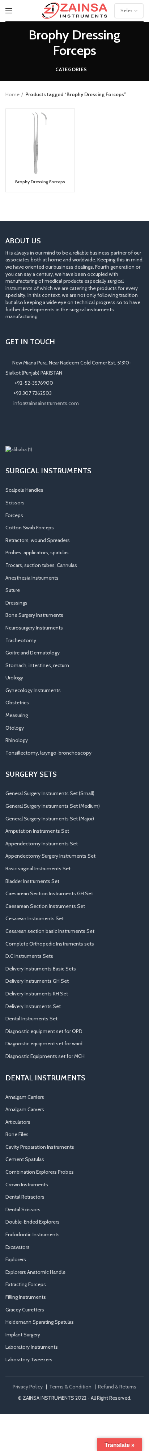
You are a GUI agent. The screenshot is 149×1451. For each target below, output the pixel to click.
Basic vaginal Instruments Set (38, 868)
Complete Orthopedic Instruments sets (49, 943)
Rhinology (16, 740)
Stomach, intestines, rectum (37, 665)
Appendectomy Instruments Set (41, 843)
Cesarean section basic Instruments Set (49, 931)
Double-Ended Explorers (32, 1222)
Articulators (17, 1122)
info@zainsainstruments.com (46, 403)
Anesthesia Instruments (32, 578)
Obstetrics (17, 702)
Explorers (15, 1259)
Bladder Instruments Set (32, 881)
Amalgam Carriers (24, 1097)
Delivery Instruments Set (33, 1006)
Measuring (16, 715)
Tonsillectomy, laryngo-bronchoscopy (48, 753)
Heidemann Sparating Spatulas (39, 1322)
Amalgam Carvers (24, 1109)
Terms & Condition (70, 1386)
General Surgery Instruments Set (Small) (49, 793)
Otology (14, 728)
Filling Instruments (25, 1297)
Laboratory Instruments (31, 1347)
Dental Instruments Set (31, 1018)
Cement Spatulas (24, 1159)
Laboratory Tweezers (28, 1359)
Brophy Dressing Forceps (40, 181)
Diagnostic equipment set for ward (43, 1043)
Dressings (16, 602)
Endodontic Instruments (32, 1234)
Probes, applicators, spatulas (37, 552)
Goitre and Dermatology (32, 652)
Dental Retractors (24, 1197)
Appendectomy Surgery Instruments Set (50, 856)
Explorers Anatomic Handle (35, 1272)
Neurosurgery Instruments (34, 627)
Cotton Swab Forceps (29, 527)
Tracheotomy (20, 640)
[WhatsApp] (41, 426)
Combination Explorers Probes (39, 1172)
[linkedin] (31, 426)
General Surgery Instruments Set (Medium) (52, 806)
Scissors (15, 502)
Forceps (14, 515)
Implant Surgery (22, 1334)
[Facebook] (10, 426)
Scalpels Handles (24, 490)
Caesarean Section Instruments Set (45, 906)
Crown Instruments (26, 1184)
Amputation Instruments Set (37, 831)
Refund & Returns (117, 1386)
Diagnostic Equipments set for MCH (45, 1056)
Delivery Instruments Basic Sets (40, 968)
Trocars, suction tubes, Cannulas (41, 565)
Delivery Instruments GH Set (37, 981)
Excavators (17, 1247)
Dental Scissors (23, 1209)
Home (12, 94)
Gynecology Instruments (33, 690)
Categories (71, 69)
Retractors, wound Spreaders (37, 540)
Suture (12, 590)
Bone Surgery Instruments (34, 615)
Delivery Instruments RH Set (36, 993)
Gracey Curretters (24, 1309)
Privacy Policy (28, 1386)
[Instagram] (21, 426)
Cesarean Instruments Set (34, 918)
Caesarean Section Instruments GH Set (49, 893)
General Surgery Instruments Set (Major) (49, 818)
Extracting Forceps (25, 1284)
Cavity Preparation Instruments (39, 1147)
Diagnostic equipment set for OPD (43, 1031)
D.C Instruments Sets (29, 956)
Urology (14, 677)
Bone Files (17, 1134)
